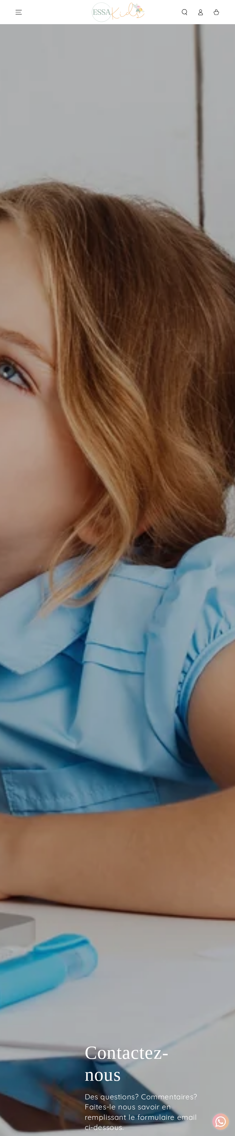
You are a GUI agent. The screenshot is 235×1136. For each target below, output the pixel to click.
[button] (184, 12)
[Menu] (19, 12)
